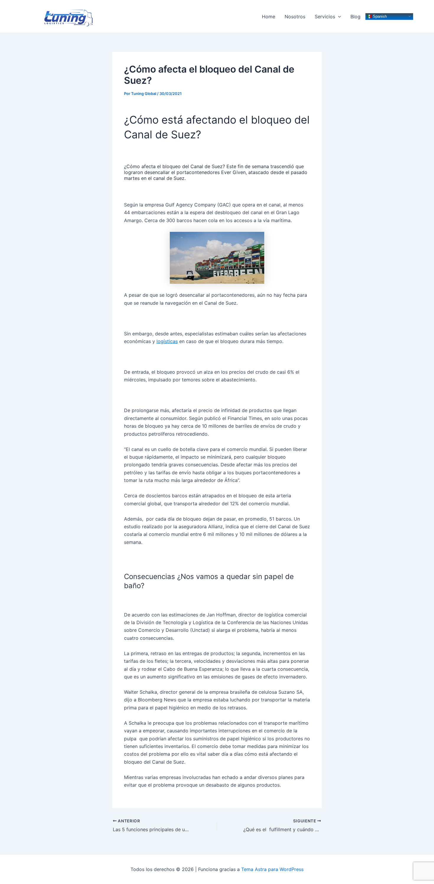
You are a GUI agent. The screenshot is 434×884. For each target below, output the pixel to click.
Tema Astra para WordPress (272, 869)
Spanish (379, 16)
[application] (338, 16)
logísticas (167, 341)
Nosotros (295, 16)
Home (268, 16)
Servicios (325, 16)
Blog (355, 16)
